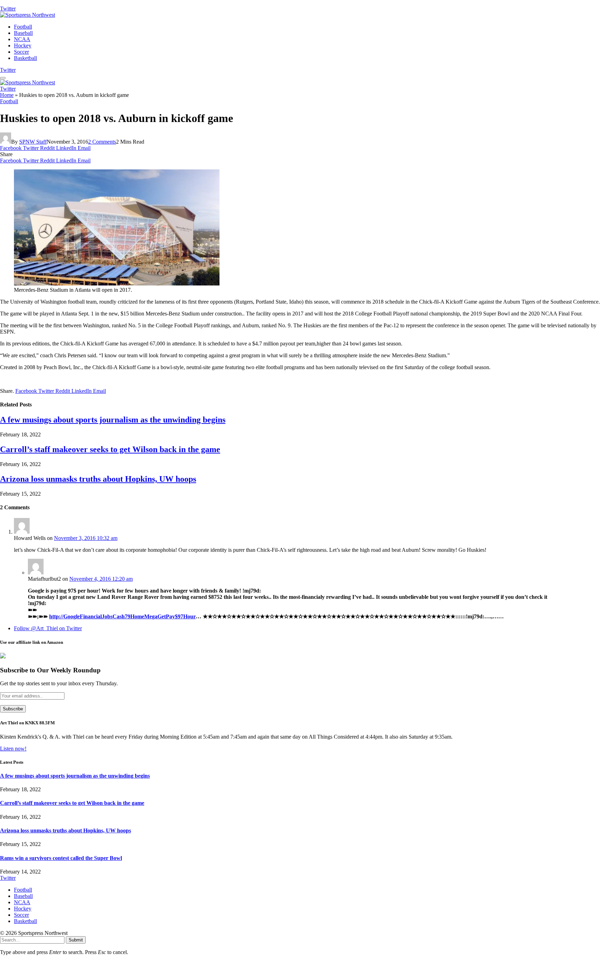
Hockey (22, 45)
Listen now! (13, 749)
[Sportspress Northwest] (27, 15)
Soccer (21, 52)
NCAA (22, 39)
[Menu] (3, 78)
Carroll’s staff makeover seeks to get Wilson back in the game (110, 449)
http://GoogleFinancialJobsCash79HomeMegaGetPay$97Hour (122, 616)
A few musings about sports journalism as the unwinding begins (112, 419)
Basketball (25, 58)
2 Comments (102, 142)
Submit (76, 940)
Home (7, 95)
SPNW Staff (33, 142)
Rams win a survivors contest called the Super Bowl (61, 858)
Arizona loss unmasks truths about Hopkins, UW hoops (98, 478)
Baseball (23, 33)
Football (23, 27)
